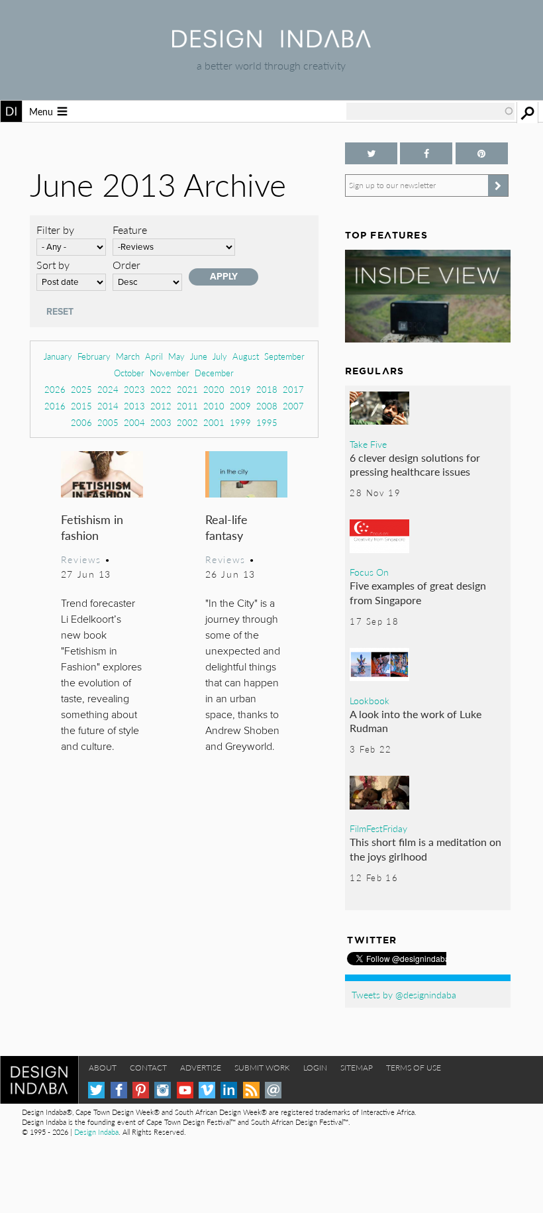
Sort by (53, 264)
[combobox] (430, 111)
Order (126, 264)
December (214, 372)
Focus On (369, 571)
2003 (161, 422)
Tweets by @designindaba (404, 994)
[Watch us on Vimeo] (207, 1090)
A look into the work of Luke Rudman (415, 721)
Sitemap (356, 1067)
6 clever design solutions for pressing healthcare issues (415, 465)
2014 (108, 405)
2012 (161, 405)
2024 (108, 389)
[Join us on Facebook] (426, 153)
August (245, 356)
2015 (81, 405)
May (176, 356)
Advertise (200, 1067)
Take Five (368, 443)
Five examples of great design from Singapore (418, 592)
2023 (134, 389)
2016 (55, 405)
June (198, 356)
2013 (134, 405)
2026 (55, 389)
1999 (240, 422)
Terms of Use (413, 1067)
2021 (187, 389)
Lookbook (369, 700)
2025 (81, 389)
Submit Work (262, 1067)
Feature (130, 229)
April (154, 356)
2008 (266, 405)
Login (315, 1067)
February (94, 356)
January (58, 356)
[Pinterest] (140, 1090)
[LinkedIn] (229, 1090)
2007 (293, 405)
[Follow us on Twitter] (371, 153)
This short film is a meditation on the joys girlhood (425, 849)
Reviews (81, 559)
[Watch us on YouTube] (185, 1090)
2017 (293, 389)
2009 (240, 405)
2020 (213, 389)
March (128, 356)
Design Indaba (96, 1132)
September (284, 356)
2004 (134, 422)
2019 (240, 389)
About (103, 1067)
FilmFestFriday (378, 828)
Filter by (55, 229)
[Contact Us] (273, 1090)
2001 (213, 422)
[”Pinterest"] (482, 153)
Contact (148, 1067)
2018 (266, 389)
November (169, 372)
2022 (161, 389)
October (129, 372)
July (220, 356)
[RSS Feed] (251, 1090)
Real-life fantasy (226, 527)
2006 (81, 422)
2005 (108, 422)
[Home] (271, 43)
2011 (187, 405)
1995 (266, 422)
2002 (187, 422)
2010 (213, 405)
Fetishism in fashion (92, 527)
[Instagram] (162, 1090)
